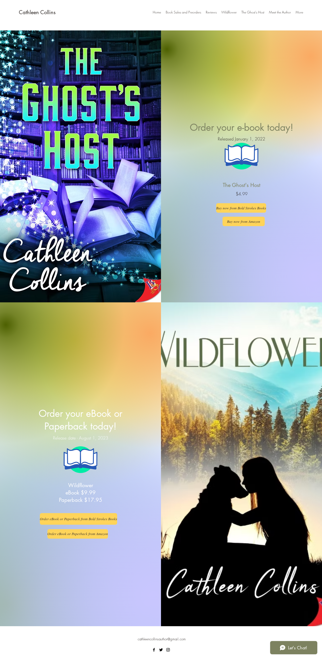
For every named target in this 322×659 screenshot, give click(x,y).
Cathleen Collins (37, 12)
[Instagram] (168, 649)
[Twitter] (161, 649)
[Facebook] (154, 649)
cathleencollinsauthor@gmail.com (162, 639)
